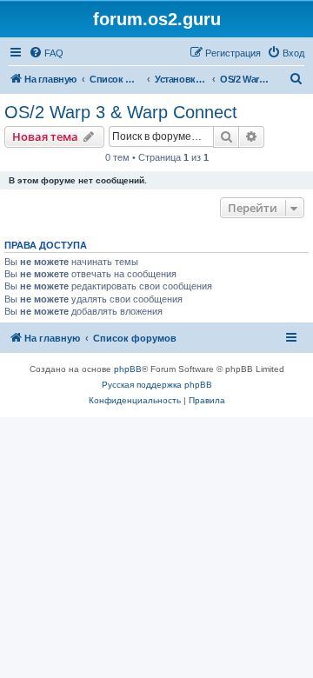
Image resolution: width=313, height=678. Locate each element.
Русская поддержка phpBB (157, 384)
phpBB (128, 369)
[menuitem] (46, 53)
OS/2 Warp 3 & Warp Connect (120, 112)
